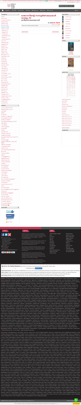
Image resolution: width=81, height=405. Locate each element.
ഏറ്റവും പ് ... (67, 26)
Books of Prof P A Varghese (65, 347)
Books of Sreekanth (46, 365)
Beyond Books (52, 281)
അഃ (74, 79)
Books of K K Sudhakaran (24, 342)
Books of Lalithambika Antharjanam (11, 390)
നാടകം (3, 59)
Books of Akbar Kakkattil (11, 337)
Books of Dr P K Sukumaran (61, 342)
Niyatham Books (59, 310)
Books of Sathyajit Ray (35, 372)
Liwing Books (63, 303)
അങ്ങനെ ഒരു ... (68, 16)
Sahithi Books (47, 318)
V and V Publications (18, 326)
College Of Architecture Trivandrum (39, 286)
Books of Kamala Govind (49, 357)
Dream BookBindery (44, 290)
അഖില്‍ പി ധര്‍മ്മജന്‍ (5, 119)
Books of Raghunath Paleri (74, 352)
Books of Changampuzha (12, 350)
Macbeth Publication (5, 305)
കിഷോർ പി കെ (4, 148)
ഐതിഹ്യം (4, 30)
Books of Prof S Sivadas (64, 337)
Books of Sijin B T (18, 387)
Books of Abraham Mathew (63, 384)
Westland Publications (62, 328)
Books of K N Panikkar (37, 377)
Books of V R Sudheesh (72, 342)
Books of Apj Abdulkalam (15, 349)
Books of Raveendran (54, 347)
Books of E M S (63, 355)
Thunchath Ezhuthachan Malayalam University (37, 325)
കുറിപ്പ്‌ (4, 47)
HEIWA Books (36, 295)
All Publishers (52, 247)
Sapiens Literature (21, 320)
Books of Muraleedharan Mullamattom (27, 345)
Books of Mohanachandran (11, 355)
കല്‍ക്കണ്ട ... (68, 21)
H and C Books (71, 293)
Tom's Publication (50, 325)
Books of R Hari (17, 377)
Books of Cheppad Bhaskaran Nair (59, 375)
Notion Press (4, 311)
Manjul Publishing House (10, 306)
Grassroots (39, 293)
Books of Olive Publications (14, 357)
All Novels (64, 111)
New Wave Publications (34, 310)
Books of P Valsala (20, 337)
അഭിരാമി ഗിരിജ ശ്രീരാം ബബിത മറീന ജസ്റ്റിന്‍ (9, 142)
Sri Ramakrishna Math (71, 321)
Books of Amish (41, 384)
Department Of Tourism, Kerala (23, 288)
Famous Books (22, 291)
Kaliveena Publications (22, 300)
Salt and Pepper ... (68, 30)
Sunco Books (46, 323)
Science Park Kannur (44, 320)
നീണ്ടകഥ (4, 37)
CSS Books (53, 286)
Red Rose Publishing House (17, 318)
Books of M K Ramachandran (57, 372)
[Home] (2, 10)
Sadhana (42, 318)
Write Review (55, 31)
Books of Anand (76, 374)
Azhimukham (23, 281)
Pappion (34, 313)
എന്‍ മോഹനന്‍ (4, 131)
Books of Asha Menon (67, 354)
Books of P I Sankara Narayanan (17, 385)
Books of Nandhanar (27, 367)
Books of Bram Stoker (15, 365)
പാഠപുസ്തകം (6, 73)
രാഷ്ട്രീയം (4, 85)
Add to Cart (54, 24)
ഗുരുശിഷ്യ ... (67, 37)
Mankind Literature (19, 306)
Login (79, 2)
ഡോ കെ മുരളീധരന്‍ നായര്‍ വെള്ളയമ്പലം (10, 189)
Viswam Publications (42, 328)
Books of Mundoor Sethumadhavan (14, 389)
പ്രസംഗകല (4, 75)
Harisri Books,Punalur (8, 295)
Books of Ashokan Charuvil (65, 345)
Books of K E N (28, 385)
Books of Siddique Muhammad (17, 370)
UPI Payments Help (69, 251)
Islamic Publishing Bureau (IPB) (71, 296)
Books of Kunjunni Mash (66, 389)
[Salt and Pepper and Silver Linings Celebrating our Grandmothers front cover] (63, 31)
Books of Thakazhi (51, 334)
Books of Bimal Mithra (60, 379)
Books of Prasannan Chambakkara (37, 379)
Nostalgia (78, 310)
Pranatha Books (53, 315)
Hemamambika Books (44, 295)
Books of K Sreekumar (16, 379)
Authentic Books (75, 280)
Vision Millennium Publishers (24, 328)
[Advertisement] (71, 138)
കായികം (4, 46)
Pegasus (57, 313)
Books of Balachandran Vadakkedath (16, 394)
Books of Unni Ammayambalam (38, 385)
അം (73, 79)
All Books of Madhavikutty (67, 106)
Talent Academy (69, 323)
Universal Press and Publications (7, 326)
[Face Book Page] (3, 235)
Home (51, 235)
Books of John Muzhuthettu (25, 392)
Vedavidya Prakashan (47, 326)
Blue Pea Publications (26, 283)
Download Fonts (69, 248)
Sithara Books (77, 320)
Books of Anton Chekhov (43, 352)
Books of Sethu (33, 350)
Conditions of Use (69, 241)
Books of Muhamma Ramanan (67, 364)
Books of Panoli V (4, 354)
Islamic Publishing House (5, 298)
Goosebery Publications (25, 293)
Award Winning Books (66, 99)
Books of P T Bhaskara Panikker (11, 382)
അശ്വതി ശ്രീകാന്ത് (5, 165)
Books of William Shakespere (29, 359)
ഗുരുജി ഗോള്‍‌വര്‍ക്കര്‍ (6, 135)
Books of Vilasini (55, 350)
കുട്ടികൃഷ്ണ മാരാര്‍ (5, 158)
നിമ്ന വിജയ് (4, 123)
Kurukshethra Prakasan (72, 301)
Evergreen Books (4, 291)
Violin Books (15, 328)
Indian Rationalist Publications (25, 296)
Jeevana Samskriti (34, 298)
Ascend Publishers (51, 280)
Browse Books (21, 10)
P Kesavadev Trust (52, 311)
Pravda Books (69, 315)
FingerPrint (34, 291)
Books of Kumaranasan (74, 337)
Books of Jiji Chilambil (47, 377)
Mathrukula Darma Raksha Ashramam (71, 306)
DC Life (5, 288)
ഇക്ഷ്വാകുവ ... (68, 28)
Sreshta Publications (62, 321)
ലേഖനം (4, 87)
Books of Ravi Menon (63, 349)
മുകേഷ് (3, 154)
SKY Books (12, 321)
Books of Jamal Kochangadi (34, 355)
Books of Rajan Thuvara (56, 364)
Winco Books (70, 328)
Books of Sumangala (38, 349)
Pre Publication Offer (6, 20)
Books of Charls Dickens (58, 367)
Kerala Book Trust (72, 300)
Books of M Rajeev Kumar (7, 395)
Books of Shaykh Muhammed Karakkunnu (30, 389)
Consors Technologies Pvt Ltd (28, 400)
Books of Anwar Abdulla (48, 382)
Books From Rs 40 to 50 (67, 121)
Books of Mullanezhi (72, 370)
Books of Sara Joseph (24, 344)
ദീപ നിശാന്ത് (3, 114)
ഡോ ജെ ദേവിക (4, 177)
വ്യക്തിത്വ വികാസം (6, 96)
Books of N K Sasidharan (60, 357)
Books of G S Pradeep (49, 379)
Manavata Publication (68, 305)
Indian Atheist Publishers (13, 296)
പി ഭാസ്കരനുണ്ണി (4, 139)
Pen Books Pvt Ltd (64, 313)
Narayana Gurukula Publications (58, 308)
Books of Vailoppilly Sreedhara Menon (36, 344)
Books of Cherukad (46, 364)
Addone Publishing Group (68, 278)
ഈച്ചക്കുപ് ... (68, 35)
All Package (64, 109)
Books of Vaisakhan (16, 395)
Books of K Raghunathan (51, 362)
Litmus (48, 303)
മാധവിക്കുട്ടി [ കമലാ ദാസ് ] (6, 199)
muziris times (31, 308)
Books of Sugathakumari (74, 384)
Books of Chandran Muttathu (51, 385)
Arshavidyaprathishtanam (42, 280)
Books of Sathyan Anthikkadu (65, 380)
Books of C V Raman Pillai (39, 387)
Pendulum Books (72, 313)
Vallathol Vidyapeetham (27, 326)
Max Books (3, 308)
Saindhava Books (76, 318)
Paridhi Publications (45, 313)
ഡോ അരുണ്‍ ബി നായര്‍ (6, 118)
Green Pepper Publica (52, 293)
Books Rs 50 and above (66, 125)
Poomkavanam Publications (25, 315)
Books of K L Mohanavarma (37, 392)
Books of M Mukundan (29, 334)
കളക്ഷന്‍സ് (4, 44)
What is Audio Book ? (70, 236)
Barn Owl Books (39, 281)
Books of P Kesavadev (64, 359)
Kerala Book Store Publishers (62, 300)
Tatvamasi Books (76, 323)
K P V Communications (63, 298)
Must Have (64, 102)
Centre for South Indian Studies (65, 285)
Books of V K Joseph (56, 374)
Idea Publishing (69, 295)
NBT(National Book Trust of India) (7, 310)
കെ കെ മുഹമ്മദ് (4, 194)
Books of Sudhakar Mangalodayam (49, 340)
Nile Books (42, 310)
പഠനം (3, 66)
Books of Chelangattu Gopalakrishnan (43, 374)
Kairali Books (3, 300)
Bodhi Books (39, 283)
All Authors (52, 248)
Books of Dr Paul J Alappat (25, 364)
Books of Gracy (25, 384)
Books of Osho (32, 332)
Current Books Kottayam (61, 286)
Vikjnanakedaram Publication (6, 328)
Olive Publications (16, 311)
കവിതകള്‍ (4, 42)
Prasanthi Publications (61, 315)
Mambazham (60, 305)
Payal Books (52, 313)
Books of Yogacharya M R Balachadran (52, 387)
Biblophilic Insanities (5, 283)
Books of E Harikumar (48, 392)
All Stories (64, 113)
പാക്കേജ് (4, 70)
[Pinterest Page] (9, 235)
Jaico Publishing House (15, 298)
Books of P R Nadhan (22, 380)
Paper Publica (29, 313)
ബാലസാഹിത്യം (6, 77)
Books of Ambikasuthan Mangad (40, 395)
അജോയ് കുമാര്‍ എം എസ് (7, 109)
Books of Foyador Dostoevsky (43, 394)
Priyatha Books (20, 316)
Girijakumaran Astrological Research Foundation (10, 293)
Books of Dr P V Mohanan (27, 362)
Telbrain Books (4, 325)
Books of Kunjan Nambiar (47, 367)
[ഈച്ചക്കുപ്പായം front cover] (63, 35)
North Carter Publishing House (69, 310)
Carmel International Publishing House (46, 285)
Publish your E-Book (53, 251)
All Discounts (64, 108)
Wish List (51, 239)
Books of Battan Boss (36, 340)
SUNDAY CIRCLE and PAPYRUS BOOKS (57, 323)
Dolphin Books (20, 290)
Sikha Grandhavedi (63, 320)
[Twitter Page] (6, 235)
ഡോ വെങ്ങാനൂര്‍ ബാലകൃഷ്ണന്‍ (8, 179)
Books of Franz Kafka (55, 355)
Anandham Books (27, 280)
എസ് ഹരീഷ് (3, 173)
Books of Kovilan (60, 340)
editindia (61, 290)
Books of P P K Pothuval (25, 372)
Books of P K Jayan (43, 389)
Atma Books (58, 280)
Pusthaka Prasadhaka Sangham (34, 316)
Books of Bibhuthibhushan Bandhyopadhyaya (14, 347)
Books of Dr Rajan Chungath (22, 355)
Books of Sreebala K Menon (46, 375)
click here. (27, 274)
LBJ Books (22, 303)
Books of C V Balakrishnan (13, 344)
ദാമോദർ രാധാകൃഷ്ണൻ (6, 170)
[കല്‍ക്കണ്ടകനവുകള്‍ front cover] (63, 21)
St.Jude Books (30, 323)
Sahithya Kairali (54, 318)
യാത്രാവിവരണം (5, 84)
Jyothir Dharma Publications (52, 298)
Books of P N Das (33, 354)
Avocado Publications (16, 281)
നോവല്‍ (5, 65)
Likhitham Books (36, 303)
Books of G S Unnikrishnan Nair (54, 389)
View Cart (51, 238)
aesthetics (14, 280)
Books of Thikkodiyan (76, 394)
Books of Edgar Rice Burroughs (39, 362)
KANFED (29, 300)
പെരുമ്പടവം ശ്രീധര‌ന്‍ (5, 201)
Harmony (23, 295)
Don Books (26, 290)
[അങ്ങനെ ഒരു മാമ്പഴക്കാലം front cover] (63, 17)
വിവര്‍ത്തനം (5, 94)
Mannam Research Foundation (30, 306)
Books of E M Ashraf (54, 394)
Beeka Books (45, 281)
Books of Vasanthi (55, 360)
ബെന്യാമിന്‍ (3, 111)
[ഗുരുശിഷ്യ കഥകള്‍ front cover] (63, 38)
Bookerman (73, 283)
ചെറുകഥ (4, 34)
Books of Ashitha (55, 337)
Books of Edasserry (33, 384)
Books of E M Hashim (45, 355)
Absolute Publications (48, 278)
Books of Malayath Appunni (31, 352)
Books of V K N (48, 337)
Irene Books (56, 296)
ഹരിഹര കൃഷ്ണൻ (5, 126)
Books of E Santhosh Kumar (73, 360)
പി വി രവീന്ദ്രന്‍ (4, 172)
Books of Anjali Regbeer (5, 385)
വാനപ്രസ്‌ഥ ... (68, 33)
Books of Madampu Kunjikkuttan (56, 354)
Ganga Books (63, 291)
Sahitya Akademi (61, 318)
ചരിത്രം (4, 51)
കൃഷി (4, 49)
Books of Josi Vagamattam (49, 344)
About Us (67, 242)
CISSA (16, 286)
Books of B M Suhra (64, 352)
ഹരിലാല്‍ (3, 163)
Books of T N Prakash (71, 355)
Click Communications (22, 286)
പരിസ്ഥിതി (4, 68)
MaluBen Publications (53, 305)
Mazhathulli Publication (10, 308)
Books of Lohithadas (32, 380)
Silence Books (70, 320)
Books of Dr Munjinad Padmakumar (17, 369)
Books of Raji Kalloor (70, 385)
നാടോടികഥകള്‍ (5, 35)
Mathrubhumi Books (59, 306)
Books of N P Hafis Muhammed (25, 382)
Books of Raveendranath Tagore (31, 335)
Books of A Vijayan (47, 360)
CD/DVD (56, 285)
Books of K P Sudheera (23, 390)
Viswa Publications (33, 328)
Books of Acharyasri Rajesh (40, 334)
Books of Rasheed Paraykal (28, 387)
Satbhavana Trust (36, 320)
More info (57, 403)
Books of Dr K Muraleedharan (27, 395)
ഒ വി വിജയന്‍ (4, 124)
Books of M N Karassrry (13, 354)
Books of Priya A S (4, 364)
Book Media (50, 283)
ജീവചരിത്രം (5, 54)
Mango (3, 306)
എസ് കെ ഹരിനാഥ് (5, 196)
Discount (4, 18)
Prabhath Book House (44, 315)
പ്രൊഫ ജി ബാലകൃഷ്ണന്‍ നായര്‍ (8, 149)
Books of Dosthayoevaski (6, 362)
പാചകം (4, 71)
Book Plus (55, 283)
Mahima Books (13, 305)
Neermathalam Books (19, 310)
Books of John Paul (63, 360)
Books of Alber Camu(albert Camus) (43, 359)
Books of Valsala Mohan (6, 379)
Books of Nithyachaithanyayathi (36, 342)
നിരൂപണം (4, 63)
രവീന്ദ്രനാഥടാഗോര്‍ (30, 20)
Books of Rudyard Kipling (25, 375)
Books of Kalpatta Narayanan (51, 384)
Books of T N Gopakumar (65, 350)
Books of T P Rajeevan (36, 367)
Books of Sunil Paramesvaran (38, 357)
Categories (7, 10)
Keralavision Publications (42, 301)
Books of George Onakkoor (45, 372)
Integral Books (50, 296)
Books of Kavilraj (25, 379)
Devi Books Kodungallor (35, 288)
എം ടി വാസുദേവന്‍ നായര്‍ (6, 107)
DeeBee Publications (12, 288)
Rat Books (72, 316)
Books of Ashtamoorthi (56, 365)
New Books (28, 10)
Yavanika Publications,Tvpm (7, 330)
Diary (3, 16)
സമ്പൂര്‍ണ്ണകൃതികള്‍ (6, 99)
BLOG (77, 10)
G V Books (58, 291)
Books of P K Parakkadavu (17, 359)
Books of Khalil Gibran (70, 335)
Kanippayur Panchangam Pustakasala (38, 300)
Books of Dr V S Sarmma (74, 362)
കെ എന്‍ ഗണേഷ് (5, 168)
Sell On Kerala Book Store (55, 250)
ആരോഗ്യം (4, 23)
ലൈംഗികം (4, 89)
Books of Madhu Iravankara (68, 390)
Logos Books (69, 303)
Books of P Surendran (70, 344)
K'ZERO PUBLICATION (73, 298)
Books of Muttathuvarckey (6, 359)
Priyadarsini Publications (11, 316)
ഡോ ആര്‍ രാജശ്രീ (5, 187)
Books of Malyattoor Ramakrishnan (44, 350)
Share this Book (10, 217)
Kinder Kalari (50, 301)
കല (3, 40)
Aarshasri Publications (39, 278)
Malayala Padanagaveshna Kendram (32, 305)
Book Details (25, 31)
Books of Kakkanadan (76, 347)
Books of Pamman (28, 337)
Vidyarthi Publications (73, 326)
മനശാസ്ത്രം (4, 82)
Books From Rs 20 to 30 (67, 118)
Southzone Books (44, 321)
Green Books (44, 293)
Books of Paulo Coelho (16, 362)
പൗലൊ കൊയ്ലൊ (5, 153)
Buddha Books (19, 285)
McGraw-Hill (18, 308)
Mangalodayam (77, 305)
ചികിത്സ (4, 52)
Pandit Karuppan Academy (13, 313)
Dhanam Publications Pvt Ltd (46, 288)
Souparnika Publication (36, 321)
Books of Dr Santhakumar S (69, 367)
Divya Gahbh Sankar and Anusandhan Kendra (68, 288)
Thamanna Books (11, 325)
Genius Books (69, 291)
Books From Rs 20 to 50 (67, 123)
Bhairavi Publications (60, 281)
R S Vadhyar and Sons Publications (47, 316)
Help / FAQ (68, 247)
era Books (73, 290)
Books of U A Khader (14, 342)
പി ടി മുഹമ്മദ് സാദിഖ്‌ (5, 146)
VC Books (35, 326)
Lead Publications (28, 303)
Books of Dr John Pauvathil (66, 374)
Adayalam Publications (58, 278)
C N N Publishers (34, 285)
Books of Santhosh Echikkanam (64, 394)
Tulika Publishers (64, 325)
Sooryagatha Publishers (19, 321)
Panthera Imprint (23, 313)
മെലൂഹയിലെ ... (68, 19)
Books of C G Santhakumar (26, 377)
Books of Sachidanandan (24, 354)
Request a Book (69, 245)
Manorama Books (40, 306)
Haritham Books (17, 295)
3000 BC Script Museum (19, 278)
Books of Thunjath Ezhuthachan (12, 345)
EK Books (66, 290)
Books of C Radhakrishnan (74, 334)
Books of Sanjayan (5, 349)
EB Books (57, 290)
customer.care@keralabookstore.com (9, 249)
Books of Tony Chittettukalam (58, 369)
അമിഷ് (2, 112)
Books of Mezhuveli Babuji (38, 337)
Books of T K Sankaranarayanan (12, 392)
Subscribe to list (39, 268)
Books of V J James (27, 370)
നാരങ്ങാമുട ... (68, 23)
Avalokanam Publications (6, 281)
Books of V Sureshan (54, 380)
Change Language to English (55, 233)
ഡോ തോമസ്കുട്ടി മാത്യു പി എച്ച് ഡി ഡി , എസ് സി (9, 138)
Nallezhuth (48, 308)
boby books (33, 283)
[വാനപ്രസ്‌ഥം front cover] (63, 33)
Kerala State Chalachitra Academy (30, 301)
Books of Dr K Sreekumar (6, 339)
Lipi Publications (43, 303)
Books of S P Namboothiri (12, 380)
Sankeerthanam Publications (11, 320)
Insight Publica (44, 296)
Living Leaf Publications (55, 303)
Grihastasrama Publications (62, 293)
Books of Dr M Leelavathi (27, 360)
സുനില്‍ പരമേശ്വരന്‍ (5, 161)
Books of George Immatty (34, 390)
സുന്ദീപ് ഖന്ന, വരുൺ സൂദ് (6, 116)
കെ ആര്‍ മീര (4, 128)
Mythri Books (37, 308)
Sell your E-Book (53, 253)
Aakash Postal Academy (29, 278)
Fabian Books (16, 291)
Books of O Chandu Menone (43, 380)
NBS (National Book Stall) (70, 308)
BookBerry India (67, 283)
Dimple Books (55, 288)
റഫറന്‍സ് (4, 103)
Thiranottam (25, 325)
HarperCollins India (29, 295)
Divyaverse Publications (5, 290)
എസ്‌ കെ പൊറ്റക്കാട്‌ (5, 180)
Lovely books (75, 303)
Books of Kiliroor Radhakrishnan (18, 335)
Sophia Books (28, 321)
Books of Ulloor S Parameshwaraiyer (72, 377)
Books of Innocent (10, 387)
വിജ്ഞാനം (4, 92)
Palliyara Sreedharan (72, 311)
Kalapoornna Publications (12, 300)
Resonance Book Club (35, 318)
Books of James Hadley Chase (27, 349)
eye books (10, 291)
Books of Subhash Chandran (49, 342)
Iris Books (62, 296)
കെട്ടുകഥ (4, 32)
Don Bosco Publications (34, 290)
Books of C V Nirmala (68, 372)
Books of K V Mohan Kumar (43, 354)
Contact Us (68, 244)
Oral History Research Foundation (35, 311)
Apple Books (34, 280)
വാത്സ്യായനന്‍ (4, 182)
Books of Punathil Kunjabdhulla (62, 334)
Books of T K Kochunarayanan (30, 394)
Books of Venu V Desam (46, 369)
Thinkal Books (19, 325)
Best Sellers (14, 10)
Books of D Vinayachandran (13, 372)
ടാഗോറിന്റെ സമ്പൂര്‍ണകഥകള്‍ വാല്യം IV (38, 17)
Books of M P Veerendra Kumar (10, 340)
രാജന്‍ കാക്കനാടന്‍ (5, 160)
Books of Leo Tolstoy (61, 339)
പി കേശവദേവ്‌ (4, 175)
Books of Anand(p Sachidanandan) (52, 345)
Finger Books (28, 291)
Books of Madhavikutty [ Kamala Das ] (69, 332)
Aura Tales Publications (66, 280)
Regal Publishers (27, 318)
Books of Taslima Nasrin (44, 347)
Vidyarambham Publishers (63, 326)
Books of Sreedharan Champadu (67, 387)
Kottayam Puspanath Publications (60, 301)
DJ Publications (14, 290)
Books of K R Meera (40, 345)
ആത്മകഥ (4, 21)
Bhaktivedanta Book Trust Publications (72, 281)
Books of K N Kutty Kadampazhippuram (33, 369)
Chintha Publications (10, 286)
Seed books (51, 320)
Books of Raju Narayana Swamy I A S (26, 339)
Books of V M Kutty (61, 385)
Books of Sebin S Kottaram (37, 370)
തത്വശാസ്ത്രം (5, 56)
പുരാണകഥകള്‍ (5, 39)
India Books (75, 295)
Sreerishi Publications (53, 321)
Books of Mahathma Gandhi (58, 377)
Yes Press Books (16, 330)
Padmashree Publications (62, 311)
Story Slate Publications (38, 323)
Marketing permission (30, 268)
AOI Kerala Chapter (9, 278)
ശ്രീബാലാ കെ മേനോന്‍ (6, 144)
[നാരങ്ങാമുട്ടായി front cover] (63, 24)
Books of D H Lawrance (72, 375)
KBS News (9, 219)
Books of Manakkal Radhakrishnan (70, 392)
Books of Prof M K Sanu (54, 352)
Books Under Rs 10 (65, 115)
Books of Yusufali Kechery (26, 357)
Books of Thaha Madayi (5, 375)
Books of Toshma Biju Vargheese (15, 367)
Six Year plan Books (5, 321)
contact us (63, 272)
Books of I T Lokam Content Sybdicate (50, 349)
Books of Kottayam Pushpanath (40, 339)
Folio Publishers (47, 291)
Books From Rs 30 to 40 (67, 120)
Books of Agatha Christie (71, 339)
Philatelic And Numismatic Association (11, 315)
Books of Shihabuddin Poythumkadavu (31, 347)
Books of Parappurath (10, 352)
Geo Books (75, 291)
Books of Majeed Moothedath (63, 362)
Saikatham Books (68, 318)
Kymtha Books (9, 303)
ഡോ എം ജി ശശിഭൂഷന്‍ (6, 203)
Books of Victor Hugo (25, 365)
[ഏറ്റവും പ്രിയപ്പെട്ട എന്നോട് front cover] (63, 26)
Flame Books (40, 291)
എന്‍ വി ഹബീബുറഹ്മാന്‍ (6, 198)
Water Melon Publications (52, 328)
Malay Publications (20, 305)
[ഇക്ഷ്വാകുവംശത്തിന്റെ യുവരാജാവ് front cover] (63, 28)
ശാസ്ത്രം (5, 97)
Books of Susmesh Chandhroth (70, 340)
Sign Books (57, 320)
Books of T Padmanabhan (23, 350)
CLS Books (30, 286)
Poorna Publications (35, 315)
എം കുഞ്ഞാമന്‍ (4, 167)
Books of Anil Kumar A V (60, 344)
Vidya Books (54, 326)
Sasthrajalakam (29, 320)
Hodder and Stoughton (60, 295)
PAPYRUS (39, 313)
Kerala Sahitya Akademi (18, 301)
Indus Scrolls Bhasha (36, 296)
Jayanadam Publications (25, 298)
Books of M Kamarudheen (16, 384)
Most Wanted (64, 101)
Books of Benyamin (52, 339)
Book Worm (60, 283)
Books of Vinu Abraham (45, 390)
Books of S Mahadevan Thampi (50, 370)
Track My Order (53, 245)
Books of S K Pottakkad (19, 334)
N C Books (43, 308)
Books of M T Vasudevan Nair (55, 332)
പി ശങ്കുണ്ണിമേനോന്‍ (5, 156)
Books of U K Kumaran (20, 352)
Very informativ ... (71, 67)
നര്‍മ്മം (3, 58)
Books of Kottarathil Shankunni (45, 335)
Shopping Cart (35, 10)
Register (74, 2)
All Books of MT (65, 104)
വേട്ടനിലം (71, 51)
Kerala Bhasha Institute (51, 300)
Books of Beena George (59, 382)
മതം (4, 80)
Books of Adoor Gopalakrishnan (15, 360)
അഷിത (3, 130)
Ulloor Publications (72, 325)
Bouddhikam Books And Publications (8, 285)
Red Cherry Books (7, 318)
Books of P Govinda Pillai (62, 370)
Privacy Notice (69, 239)
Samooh (3, 320)
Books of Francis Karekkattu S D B (24, 340)
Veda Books (40, 326)
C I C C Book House (26, 285)
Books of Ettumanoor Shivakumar (58, 335)
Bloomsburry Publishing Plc (15, 283)
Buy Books (43, 10)
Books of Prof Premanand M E (71, 382)
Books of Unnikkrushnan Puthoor (72, 357)
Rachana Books (58, 316)
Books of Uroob (15, 339)
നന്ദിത (2, 186)
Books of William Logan (70, 379)
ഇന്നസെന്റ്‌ (3, 151)
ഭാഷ (4, 78)
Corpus (48, 286)
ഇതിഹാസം (5, 28)
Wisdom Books (77, 328)
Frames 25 (53, 291)
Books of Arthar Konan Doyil (37, 382)
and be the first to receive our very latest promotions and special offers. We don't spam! (28, 266)
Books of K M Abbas (15, 375)
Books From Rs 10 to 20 (67, 116)
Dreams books (51, 290)
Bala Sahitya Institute (31, 281)
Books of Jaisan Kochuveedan (10, 374)
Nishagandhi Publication (50, 310)
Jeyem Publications (42, 298)
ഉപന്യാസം (4, 25)
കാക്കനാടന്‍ (4, 191)
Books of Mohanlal (55, 359)
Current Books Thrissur (71, 286)
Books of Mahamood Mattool (71, 369)
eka (69, 290)
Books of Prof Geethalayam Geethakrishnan (26, 374)
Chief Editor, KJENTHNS (5, 133)
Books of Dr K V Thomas (36, 365)
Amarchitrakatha (20, 280)
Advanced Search (69, 233)
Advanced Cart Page (70, 235)
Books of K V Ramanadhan (56, 390)
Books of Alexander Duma (37, 364)
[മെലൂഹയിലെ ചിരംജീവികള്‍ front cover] (63, 19)
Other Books (45, 311)
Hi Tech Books (52, 295)
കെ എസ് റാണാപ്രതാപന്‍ (6, 184)
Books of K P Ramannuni (38, 360)
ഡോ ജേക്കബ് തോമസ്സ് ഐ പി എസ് (8, 121)
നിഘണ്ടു (4, 61)
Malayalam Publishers (44, 305)
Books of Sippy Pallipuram (6, 335)
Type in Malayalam (69, 250)
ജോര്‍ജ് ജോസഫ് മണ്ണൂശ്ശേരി (7, 192)
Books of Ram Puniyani (57, 392)
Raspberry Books (65, 316)
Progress (25, 316)
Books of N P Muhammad (67, 365)
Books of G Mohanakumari (14, 364)
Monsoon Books (25, 308)
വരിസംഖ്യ (4, 90)
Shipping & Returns (69, 238)
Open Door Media (24, 311)
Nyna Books (10, 311)
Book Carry (44, 283)
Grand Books (33, 293)
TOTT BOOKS (57, 325)
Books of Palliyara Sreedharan (42, 332)
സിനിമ (4, 101)
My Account (50, 10)
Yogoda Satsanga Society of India (27, 330)
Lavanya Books (16, 303)
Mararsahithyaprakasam (49, 306)
